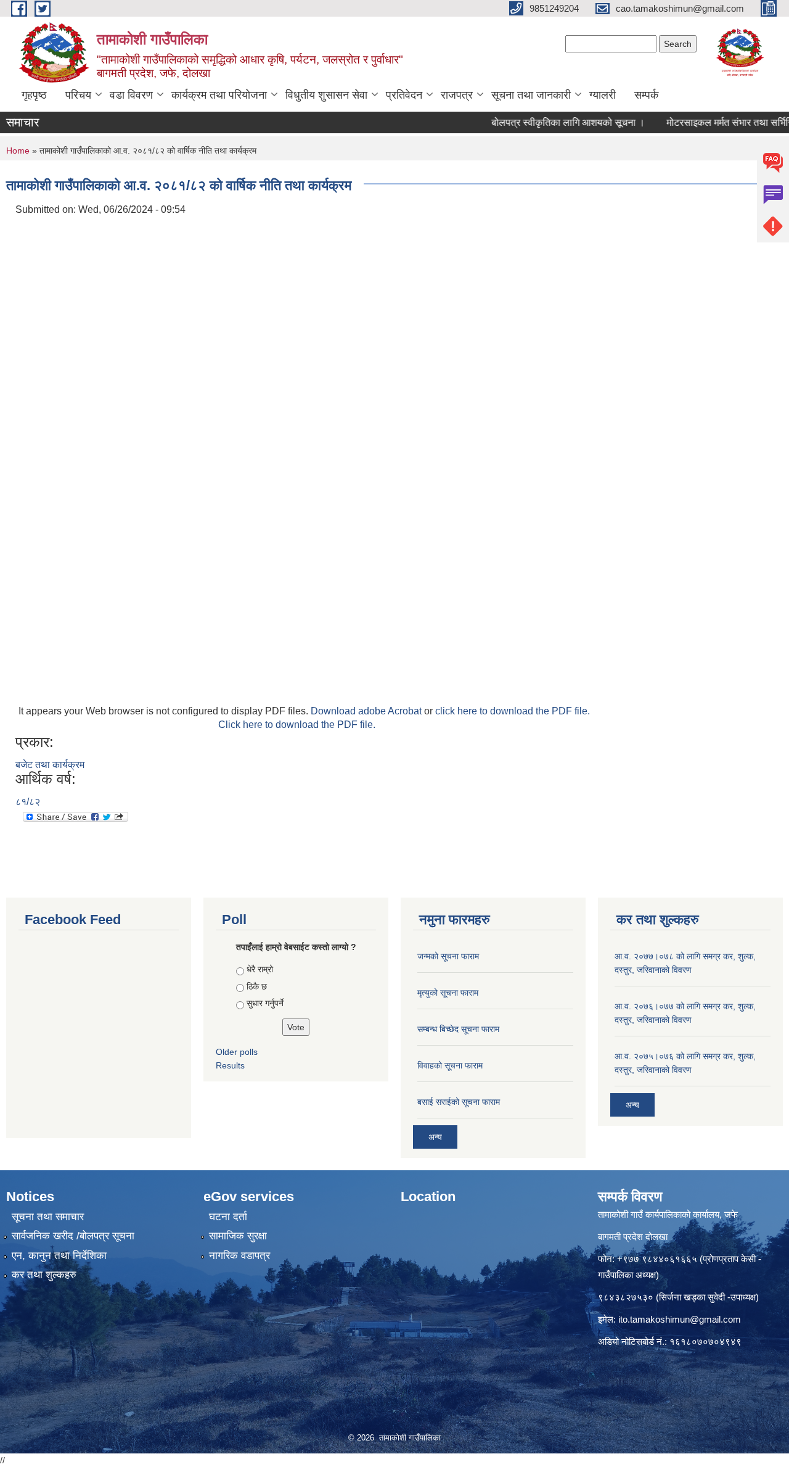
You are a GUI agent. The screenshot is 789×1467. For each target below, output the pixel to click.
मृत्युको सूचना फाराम (447, 993)
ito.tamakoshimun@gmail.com (679, 1319)
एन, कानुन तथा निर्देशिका (59, 1256)
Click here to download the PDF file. (296, 724)
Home (18, 150)
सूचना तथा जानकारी (531, 95)
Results (230, 1065)
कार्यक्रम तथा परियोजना (219, 95)
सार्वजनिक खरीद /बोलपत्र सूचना (73, 1236)
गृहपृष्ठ (34, 95)
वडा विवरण (131, 95)
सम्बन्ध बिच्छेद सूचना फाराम (458, 1029)
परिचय (78, 95)
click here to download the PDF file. (512, 711)
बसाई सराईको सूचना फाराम (458, 1102)
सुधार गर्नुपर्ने (265, 1003)
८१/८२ (27, 801)
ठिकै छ (257, 986)
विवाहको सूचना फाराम (450, 1065)
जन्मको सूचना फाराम (448, 956)
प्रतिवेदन (404, 95)
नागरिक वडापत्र (239, 1256)
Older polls (237, 1052)
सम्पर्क (646, 95)
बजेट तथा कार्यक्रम (49, 764)
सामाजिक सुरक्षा (238, 1236)
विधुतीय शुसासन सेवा (326, 95)
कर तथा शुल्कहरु (44, 1275)
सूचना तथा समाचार (48, 1217)
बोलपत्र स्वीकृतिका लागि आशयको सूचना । (549, 122)
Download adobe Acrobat (367, 711)
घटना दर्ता (228, 1217)
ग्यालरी (602, 95)
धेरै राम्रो (260, 969)
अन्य (435, 1137)
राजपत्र (457, 95)
